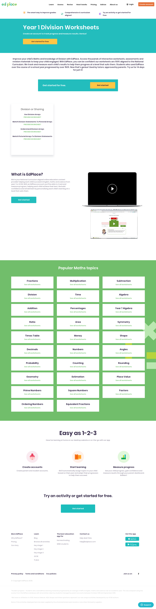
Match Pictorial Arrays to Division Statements (32, 136)
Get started (102, 85)
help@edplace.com (88, 542)
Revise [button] (70, 4)
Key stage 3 (39, 552)
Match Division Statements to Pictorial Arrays (32, 122)
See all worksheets (32, 284)
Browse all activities (42, 542)
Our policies (51, 574)
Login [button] (131, 4)
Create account (146, 4)
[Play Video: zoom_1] (114, 224)
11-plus (36, 560)
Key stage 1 (38, 545)
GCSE (36, 556)
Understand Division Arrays (32, 129)
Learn (51, 4)
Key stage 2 (38, 549)
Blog (35, 538)
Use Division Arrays (32, 114)
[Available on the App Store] (135, 539)
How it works (81, 4)
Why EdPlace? (16, 538)
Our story (15, 545)
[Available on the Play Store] (135, 545)
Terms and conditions (34, 574)
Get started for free (40, 41)
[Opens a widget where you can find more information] (146, 605)
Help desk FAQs (86, 538)
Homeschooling (63, 540)
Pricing (94, 4)
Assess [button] (60, 4)
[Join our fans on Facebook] (138, 574)
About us (114, 4)
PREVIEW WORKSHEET (32, 117)
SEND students (63, 544)
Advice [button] (103, 4)
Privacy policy (17, 574)
